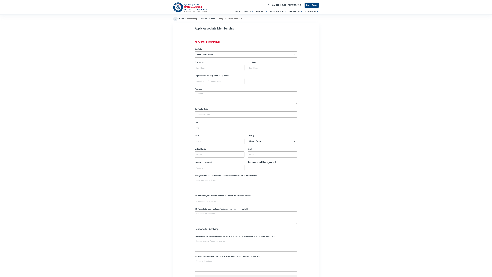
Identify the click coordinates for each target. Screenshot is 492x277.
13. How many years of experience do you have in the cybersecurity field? (223, 196)
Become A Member (208, 19)
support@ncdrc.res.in (291, 5)
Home (181, 19)
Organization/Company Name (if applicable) (212, 76)
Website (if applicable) (203, 162)
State (197, 136)
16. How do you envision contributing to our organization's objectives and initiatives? (228, 256)
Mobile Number (201, 149)
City (196, 122)
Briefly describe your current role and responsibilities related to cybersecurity (226, 176)
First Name (199, 62)
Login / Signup (311, 5)
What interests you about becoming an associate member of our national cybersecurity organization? (235, 236)
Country (251, 136)
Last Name (252, 62)
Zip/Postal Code (201, 109)
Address (198, 89)
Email (250, 149)
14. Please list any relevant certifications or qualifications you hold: (221, 209)
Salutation (199, 49)
